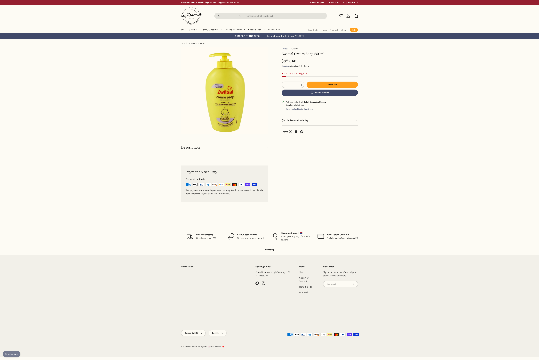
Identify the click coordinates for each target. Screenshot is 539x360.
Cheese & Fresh (254, 29)
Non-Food (272, 29)
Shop (183, 29)
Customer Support (316, 2)
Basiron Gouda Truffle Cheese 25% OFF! (285, 35)
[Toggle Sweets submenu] (197, 29)
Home (183, 43)
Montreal (334, 30)
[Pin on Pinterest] (301, 132)
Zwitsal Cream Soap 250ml (197, 43)
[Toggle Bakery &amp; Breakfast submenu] (220, 29)
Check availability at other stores (299, 109)
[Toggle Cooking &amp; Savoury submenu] (243, 29)
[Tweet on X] (290, 132)
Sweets (192, 29)
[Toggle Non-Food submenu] (279, 29)
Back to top (269, 249)
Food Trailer (313, 30)
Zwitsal (285, 48)
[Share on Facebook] (296, 132)
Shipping (285, 66)
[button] (356, 16)
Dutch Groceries (191, 347)
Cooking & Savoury (233, 29)
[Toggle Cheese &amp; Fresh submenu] (263, 29)
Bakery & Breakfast (210, 29)
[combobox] (270, 16)
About (343, 30)
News (324, 30)
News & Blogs (305, 286)
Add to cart (332, 84)
